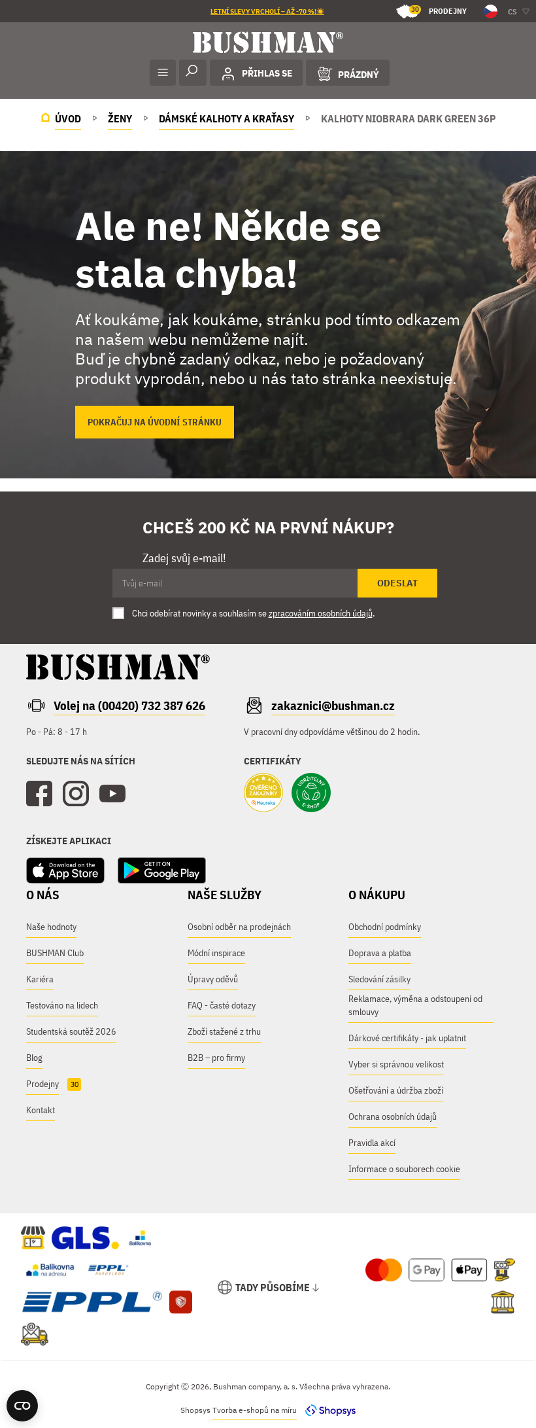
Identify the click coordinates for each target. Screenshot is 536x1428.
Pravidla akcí (371, 1143)
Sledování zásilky (379, 979)
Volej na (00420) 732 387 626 (129, 705)
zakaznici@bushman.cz (333, 705)
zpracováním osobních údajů (321, 613)
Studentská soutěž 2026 (71, 1031)
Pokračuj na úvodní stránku (155, 422)
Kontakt (40, 1110)
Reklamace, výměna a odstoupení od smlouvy (415, 1005)
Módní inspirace (216, 953)
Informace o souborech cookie (404, 1169)
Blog (34, 1057)
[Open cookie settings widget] (22, 1405)
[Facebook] (39, 794)
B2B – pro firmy (216, 1057)
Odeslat (397, 583)
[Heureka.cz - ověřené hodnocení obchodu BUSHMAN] (263, 794)
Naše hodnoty (51, 927)
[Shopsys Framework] (327, 1410)
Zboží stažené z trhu (224, 1031)
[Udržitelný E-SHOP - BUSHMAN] (311, 794)
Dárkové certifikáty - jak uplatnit (407, 1038)
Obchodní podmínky (384, 927)
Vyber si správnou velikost (396, 1064)
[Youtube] (112, 794)
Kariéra (40, 979)
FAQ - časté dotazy (222, 1005)
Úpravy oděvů (213, 979)
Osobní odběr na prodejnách (239, 927)
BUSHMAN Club (55, 953)
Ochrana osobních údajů (392, 1116)
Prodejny (439, 10)
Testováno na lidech (62, 1005)
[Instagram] (76, 794)
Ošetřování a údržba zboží (395, 1090)
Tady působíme (272, 1287)
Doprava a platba (379, 953)
